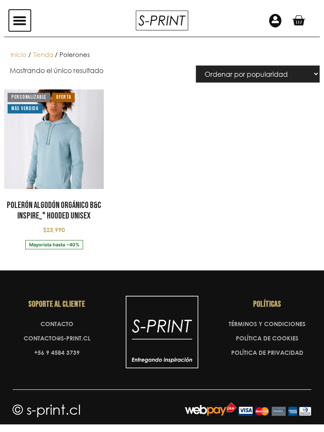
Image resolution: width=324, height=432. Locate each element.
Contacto (56, 323)
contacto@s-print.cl (57, 338)
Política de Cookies (267, 338)
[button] (19, 20)
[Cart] (298, 20)
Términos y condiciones (267, 323)
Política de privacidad (267, 352)
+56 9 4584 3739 (57, 352)
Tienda (43, 54)
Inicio (19, 54)
